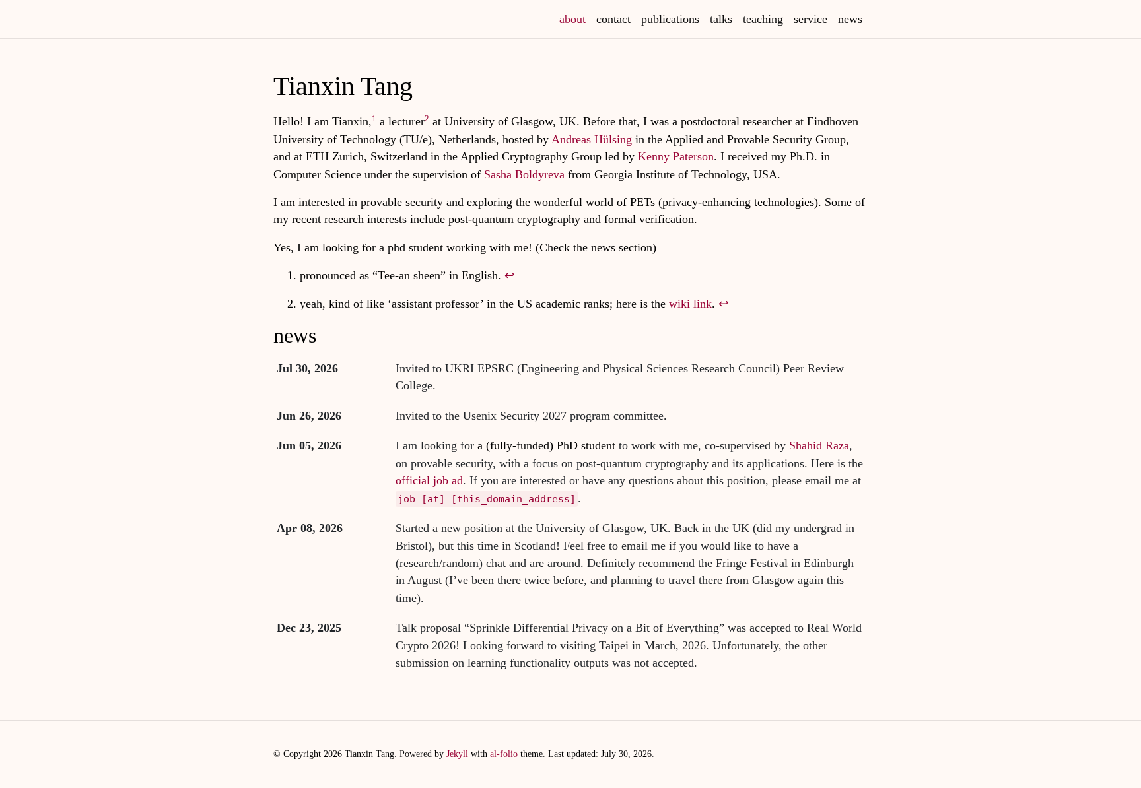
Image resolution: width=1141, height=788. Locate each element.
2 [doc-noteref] (427, 118)
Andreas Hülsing (591, 139)
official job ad (429, 480)
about (575, 19)
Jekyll (457, 753)
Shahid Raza (819, 445)
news (850, 19)
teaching (763, 19)
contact (613, 19)
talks (721, 19)
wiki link (690, 303)
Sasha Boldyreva (524, 174)
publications (670, 19)
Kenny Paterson (676, 156)
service (810, 19)
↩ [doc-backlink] (509, 275)
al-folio (504, 753)
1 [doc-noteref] (374, 118)
